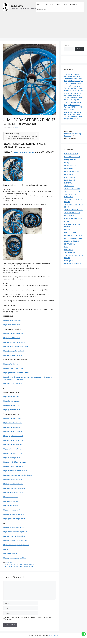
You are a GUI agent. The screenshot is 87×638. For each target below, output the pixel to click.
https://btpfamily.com (10, 553)
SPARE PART (9, 562)
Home (39, 4)
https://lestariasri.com (10, 505)
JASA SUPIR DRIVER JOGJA (73, 210)
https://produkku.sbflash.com (13, 355)
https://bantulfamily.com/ (11, 325)
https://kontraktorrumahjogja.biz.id (15, 532)
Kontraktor (67, 221)
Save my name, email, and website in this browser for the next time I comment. (28, 618)
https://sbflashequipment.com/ (13, 440)
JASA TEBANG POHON (72, 213)
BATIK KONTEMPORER (72, 157)
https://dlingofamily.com (11, 405)
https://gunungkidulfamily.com (13, 466)
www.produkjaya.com (24, 152)
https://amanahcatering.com (13, 368)
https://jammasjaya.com (11, 410)
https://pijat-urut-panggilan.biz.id (14, 558)
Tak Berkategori (69, 253)
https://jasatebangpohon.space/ (14, 342)
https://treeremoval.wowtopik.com (15, 471)
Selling (66, 247)
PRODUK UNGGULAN (71, 241)
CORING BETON (69, 168)
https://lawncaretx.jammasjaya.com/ (15, 346)
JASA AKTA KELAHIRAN (72, 192)
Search (66, 45)
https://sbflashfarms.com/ (12, 418)
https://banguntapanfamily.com (14, 488)
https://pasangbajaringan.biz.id (14, 519)
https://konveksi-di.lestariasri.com (15, 540)
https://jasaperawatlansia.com (13, 527)
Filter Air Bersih (69, 177)
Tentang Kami (48, 4)
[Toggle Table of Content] (36, 134)
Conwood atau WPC (71, 165)
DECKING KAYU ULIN (71, 171)
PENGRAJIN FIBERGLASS (73, 235)
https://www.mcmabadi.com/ (13, 492)
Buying (66, 162)
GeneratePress (53, 635)
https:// (5, 549)
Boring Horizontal (70, 160)
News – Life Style (70, 232)
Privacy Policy (41, 9)
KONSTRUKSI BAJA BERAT (73, 218)
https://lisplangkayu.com (11, 401)
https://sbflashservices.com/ (13, 333)
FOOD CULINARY (70, 180)
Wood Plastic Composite (72, 264)
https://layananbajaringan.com (13, 514)
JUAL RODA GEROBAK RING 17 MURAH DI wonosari (21, 136)
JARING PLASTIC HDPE (72, 189)
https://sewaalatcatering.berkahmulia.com (17, 475)
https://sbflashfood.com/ (11, 364)
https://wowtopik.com (10, 497)
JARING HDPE (69, 186)
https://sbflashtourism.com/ (12, 453)
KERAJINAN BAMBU (71, 216)
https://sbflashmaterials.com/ (13, 449)
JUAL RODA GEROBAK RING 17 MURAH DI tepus (19, 566)
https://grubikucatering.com (12, 383)
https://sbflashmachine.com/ (13, 444)
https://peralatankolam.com (12, 479)
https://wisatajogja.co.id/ (11, 458)
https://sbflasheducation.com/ (13, 431)
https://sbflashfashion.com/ (12, 423)
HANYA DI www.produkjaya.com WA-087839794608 (24, 138)
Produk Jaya (16, 6)
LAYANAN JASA (69, 229)
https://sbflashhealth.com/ (12, 427)
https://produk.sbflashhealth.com (14, 462)
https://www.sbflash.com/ (12, 320)
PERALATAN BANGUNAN (73, 238)
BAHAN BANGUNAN (71, 154)
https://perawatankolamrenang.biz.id (16, 373)
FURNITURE (68, 183)
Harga (65, 4)
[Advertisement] (43, 26)
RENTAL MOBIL (69, 244)
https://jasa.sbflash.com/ (11, 338)
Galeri (58, 4)
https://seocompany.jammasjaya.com (16, 545)
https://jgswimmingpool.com (13, 484)
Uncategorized (69, 261)
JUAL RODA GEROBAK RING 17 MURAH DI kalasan (19, 564)
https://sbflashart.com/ (11, 397)
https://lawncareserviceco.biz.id (14, 536)
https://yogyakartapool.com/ (13, 436)
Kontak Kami (73, 4)
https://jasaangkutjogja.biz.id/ (13, 351)
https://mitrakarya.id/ (10, 501)
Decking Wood (69, 174)
